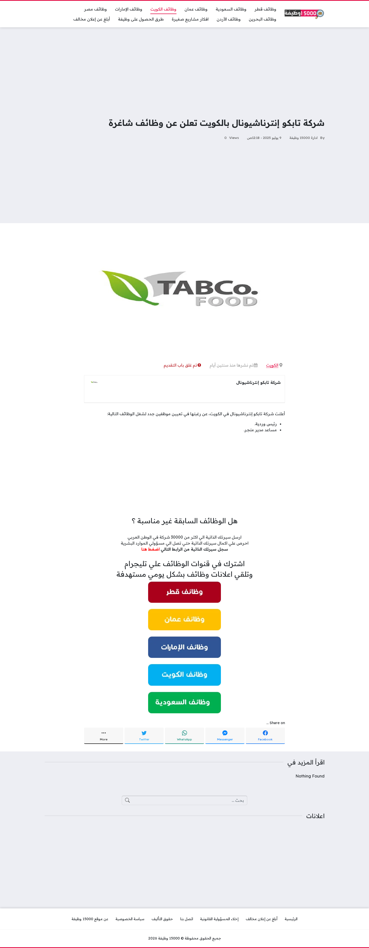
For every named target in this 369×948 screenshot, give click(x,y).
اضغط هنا (150, 549)
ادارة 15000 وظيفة (303, 137)
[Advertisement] (184, 69)
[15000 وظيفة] (304, 14)
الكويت (272, 365)
